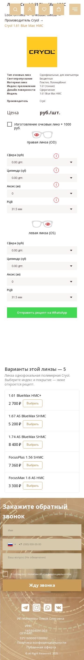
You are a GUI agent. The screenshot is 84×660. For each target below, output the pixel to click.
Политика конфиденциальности (41, 642)
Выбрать (33, 403)
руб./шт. (50, 112)
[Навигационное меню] (74, 9)
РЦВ (10, 202)
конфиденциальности (56, 574)
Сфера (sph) (15, 155)
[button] (15, 9)
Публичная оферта (41, 647)
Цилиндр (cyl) (16, 171)
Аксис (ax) (14, 186)
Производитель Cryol (22, 20)
